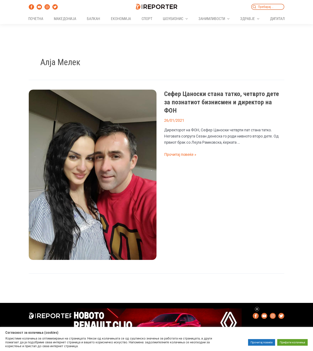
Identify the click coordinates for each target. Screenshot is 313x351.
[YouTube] (39, 7)
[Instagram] (47, 7)
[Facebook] (31, 7)
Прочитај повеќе (262, 342)
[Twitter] (55, 7)
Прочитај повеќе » (180, 154)
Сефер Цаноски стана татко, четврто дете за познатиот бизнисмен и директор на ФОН (221, 102)
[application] (185, 18)
